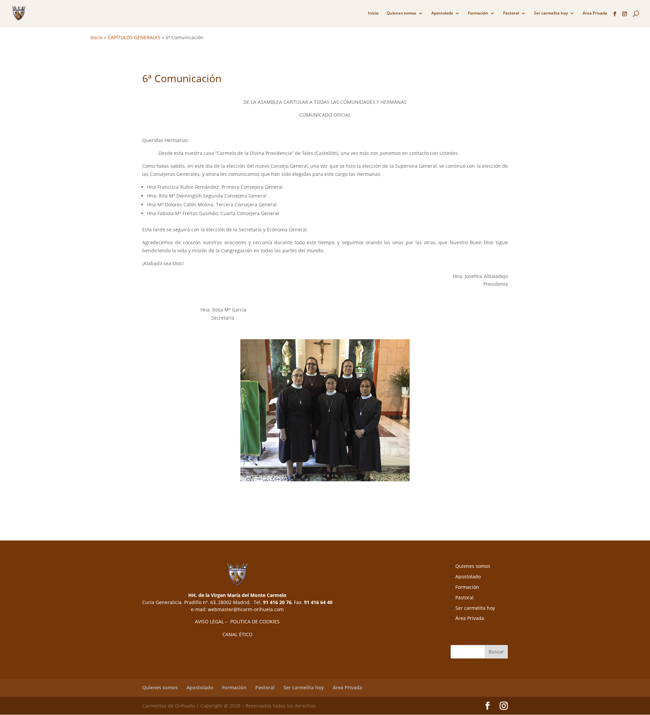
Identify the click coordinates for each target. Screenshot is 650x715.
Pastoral (511, 13)
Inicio (373, 13)
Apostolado (442, 13)
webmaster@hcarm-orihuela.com (246, 609)
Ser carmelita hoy (551, 13)
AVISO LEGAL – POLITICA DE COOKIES (237, 621)
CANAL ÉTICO (237, 634)
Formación (478, 13)
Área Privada (469, 618)
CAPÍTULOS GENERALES (134, 37)
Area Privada (595, 13)
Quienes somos (401, 13)
